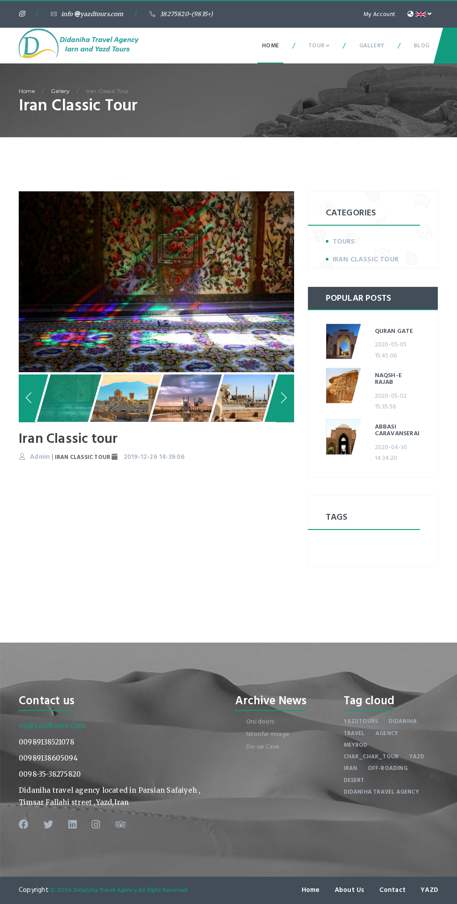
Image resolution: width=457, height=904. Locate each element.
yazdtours (361, 721)
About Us (350, 890)
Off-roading (387, 768)
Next (309, 279)
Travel (354, 733)
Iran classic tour (365, 259)
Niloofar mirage (267, 734)
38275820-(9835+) (186, 14)
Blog (421, 45)
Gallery (371, 45)
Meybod (356, 744)
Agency (386, 733)
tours (343, 241)
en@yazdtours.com (52, 725)
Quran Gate (394, 331)
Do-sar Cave (262, 746)
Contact (392, 890)
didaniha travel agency (381, 791)
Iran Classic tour (107, 91)
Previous (28, 398)
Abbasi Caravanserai (397, 429)
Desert (354, 780)
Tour (317, 45)
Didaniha (403, 721)
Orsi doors (260, 721)
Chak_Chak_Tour (371, 756)
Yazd (417, 756)
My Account (379, 14)
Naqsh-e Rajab (388, 378)
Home (270, 45)
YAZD (429, 890)
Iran (350, 768)
